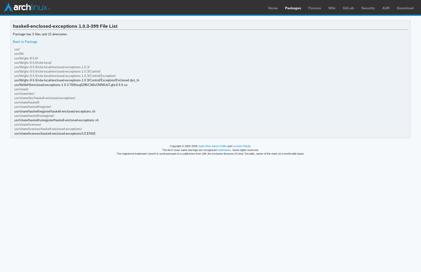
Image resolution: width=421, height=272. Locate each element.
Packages (293, 8)
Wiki (331, 8)
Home (273, 8)
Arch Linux (27, 7)
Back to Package (25, 42)
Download (405, 8)
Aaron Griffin (219, 146)
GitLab (348, 8)
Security (368, 8)
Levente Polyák (241, 146)
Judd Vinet (204, 146)
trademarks (224, 150)
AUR (386, 8)
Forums (314, 8)
